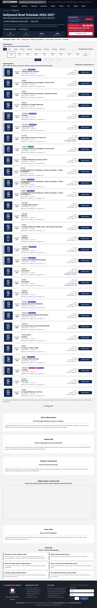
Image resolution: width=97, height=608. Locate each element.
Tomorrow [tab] (22, 49)
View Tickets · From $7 (80, 33)
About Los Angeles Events (12, 596)
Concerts (24, 6)
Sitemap (46, 605)
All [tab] (5, 49)
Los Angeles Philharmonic (28, 82)
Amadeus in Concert (41, 159)
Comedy (53, 6)
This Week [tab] (29, 49)
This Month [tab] (54, 49)
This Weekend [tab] (38, 49)
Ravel (47, 227)
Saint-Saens (59, 227)
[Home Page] (10, 2)
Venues (76, 6)
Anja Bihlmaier (40, 148)
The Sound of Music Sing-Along (30, 359)
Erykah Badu (24, 381)
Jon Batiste (25, 370)
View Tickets (85, 72)
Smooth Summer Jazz (28, 126)
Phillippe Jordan (40, 227)
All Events (14, 6)
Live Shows (43, 6)
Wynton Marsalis (44, 326)
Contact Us (12, 599)
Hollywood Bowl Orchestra (39, 260)
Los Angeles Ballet (26, 205)
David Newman (39, 170)
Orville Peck (24, 293)
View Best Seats (23, 29)
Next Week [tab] (46, 49)
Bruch (52, 148)
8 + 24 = (71, 598)
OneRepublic (24, 238)
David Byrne (25, 115)
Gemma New (39, 93)
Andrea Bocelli (25, 271)
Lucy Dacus (25, 260)
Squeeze (24, 304)
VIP (68, 6)
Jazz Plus (38, 392)
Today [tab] (9, 49)
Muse (22, 137)
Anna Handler (40, 82)
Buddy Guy (24, 216)
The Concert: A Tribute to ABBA (29, 348)
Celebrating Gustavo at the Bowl (30, 71)
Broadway (34, 6)
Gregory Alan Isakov (27, 315)
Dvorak (47, 148)
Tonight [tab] (15, 49)
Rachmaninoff (48, 93)
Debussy (52, 227)
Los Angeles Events (7, 10)
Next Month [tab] (62, 49)
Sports (61, 6)
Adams (55, 93)
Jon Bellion (24, 337)
